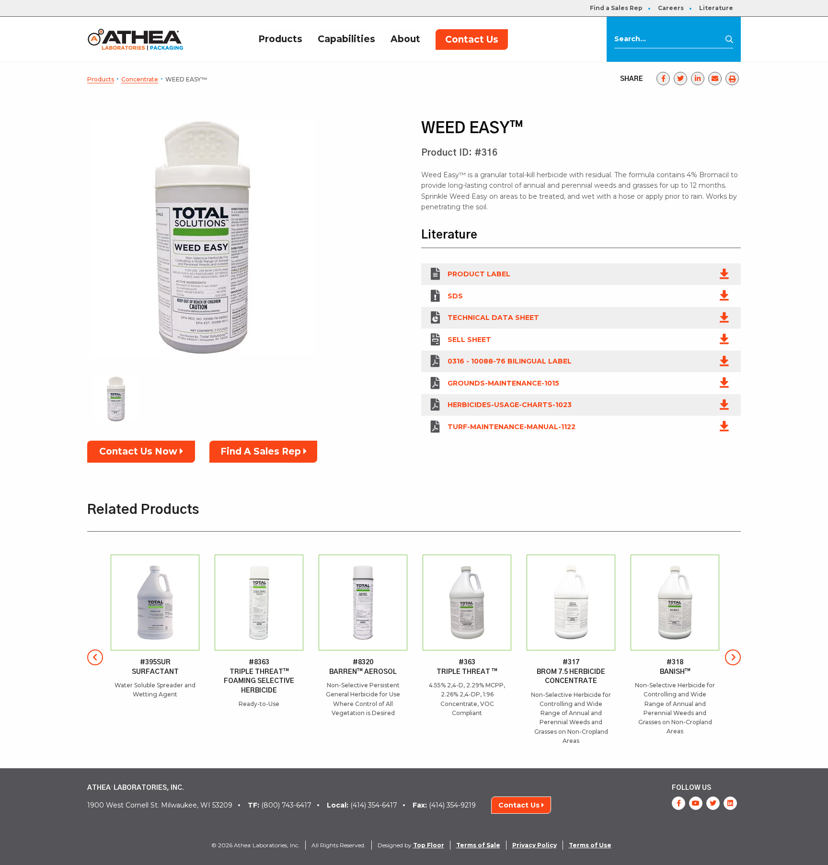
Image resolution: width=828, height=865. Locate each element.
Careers (671, 7)
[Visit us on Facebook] (678, 803)
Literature (716, 7)
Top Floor (428, 845)
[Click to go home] (135, 39)
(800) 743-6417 (279, 805)
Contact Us (471, 39)
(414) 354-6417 (362, 805)
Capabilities (346, 39)
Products (280, 39)
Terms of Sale (478, 845)
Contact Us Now (139, 451)
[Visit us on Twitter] (713, 803)
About (405, 39)
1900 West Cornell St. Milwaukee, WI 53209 (159, 805)
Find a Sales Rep (616, 7)
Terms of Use (590, 845)
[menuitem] (616, 8)
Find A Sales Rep (261, 451)
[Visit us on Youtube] (695, 803)
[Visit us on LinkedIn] (730, 803)
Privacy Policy (534, 845)
